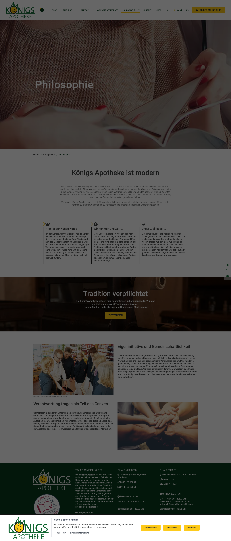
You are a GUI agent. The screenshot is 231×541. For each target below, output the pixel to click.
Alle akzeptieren (151, 527)
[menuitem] (62, 532)
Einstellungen (172, 527)
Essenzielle (192, 527)
